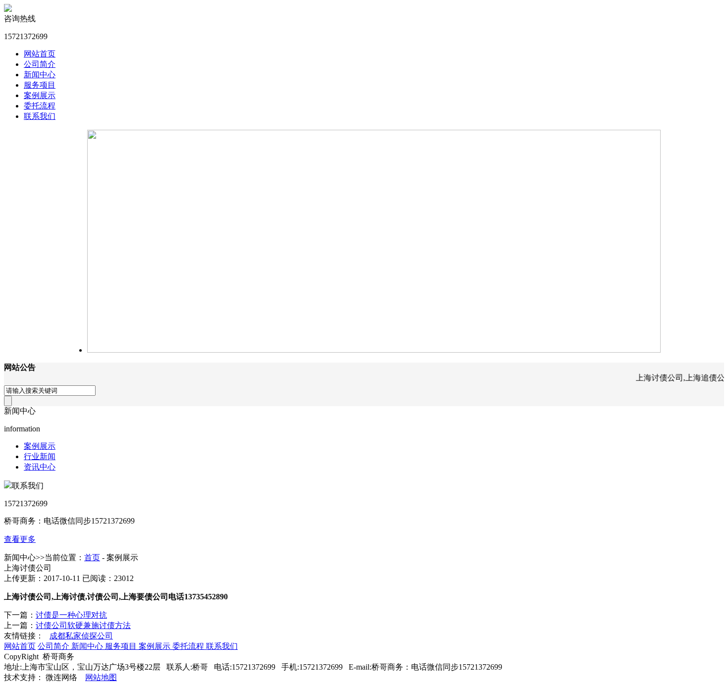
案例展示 (39, 95)
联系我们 (39, 116)
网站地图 (101, 677)
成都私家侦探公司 (81, 636)
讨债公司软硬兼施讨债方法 (83, 625)
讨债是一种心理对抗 (71, 615)
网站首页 (39, 54)
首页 (92, 557)
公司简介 (39, 64)
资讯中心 (39, 467)
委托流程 (39, 106)
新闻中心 (39, 74)
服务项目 (39, 85)
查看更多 (20, 539)
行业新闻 (39, 456)
